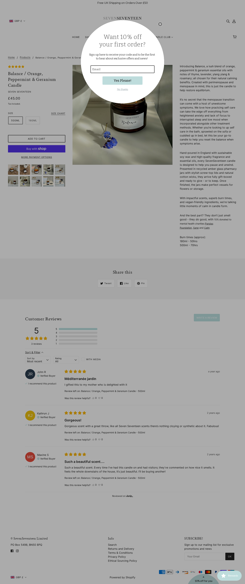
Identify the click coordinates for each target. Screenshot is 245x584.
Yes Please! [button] (122, 81)
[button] (160, 24)
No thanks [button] (122, 89)
